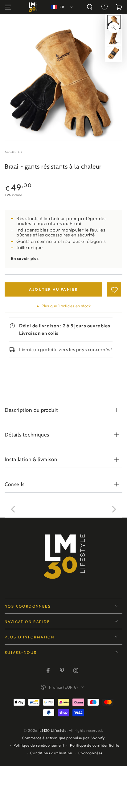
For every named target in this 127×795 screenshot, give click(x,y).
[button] (90, 7)
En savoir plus (25, 258)
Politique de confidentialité (94, 745)
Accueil (12, 152)
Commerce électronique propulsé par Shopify (63, 738)
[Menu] (8, 7)
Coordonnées (90, 753)
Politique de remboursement (39, 745)
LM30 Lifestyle (52, 730)
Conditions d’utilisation (51, 753)
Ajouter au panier (53, 289)
